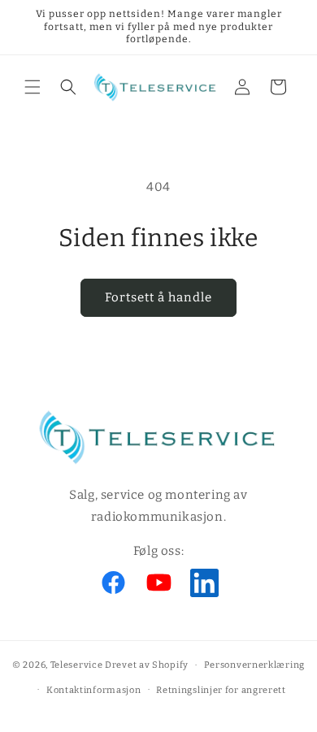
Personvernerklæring (254, 665)
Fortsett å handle (158, 297)
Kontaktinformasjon (93, 690)
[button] (32, 87)
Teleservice (76, 665)
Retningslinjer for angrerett (221, 690)
